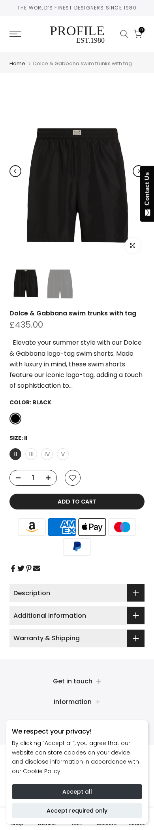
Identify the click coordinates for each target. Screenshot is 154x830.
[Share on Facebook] (13, 568)
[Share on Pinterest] (28, 568)
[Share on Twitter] (20, 568)
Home (17, 63)
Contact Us (146, 190)
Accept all (77, 792)
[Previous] (15, 171)
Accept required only (77, 811)
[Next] (139, 171)
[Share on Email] (36, 568)
